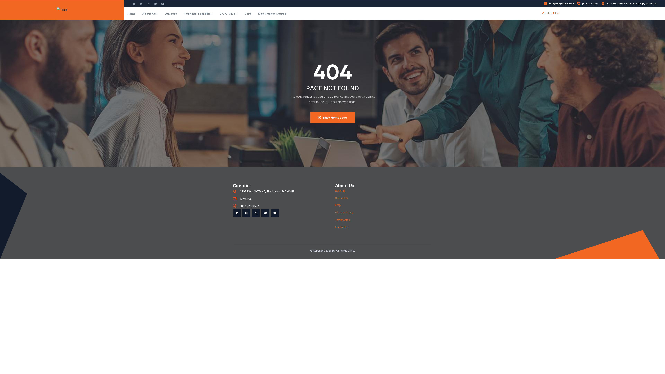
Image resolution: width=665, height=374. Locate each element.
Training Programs (197, 13)
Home (131, 13)
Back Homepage (335, 117)
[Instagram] (256, 213)
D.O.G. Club (227, 13)
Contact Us (550, 13)
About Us (149, 13)
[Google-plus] (265, 213)
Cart (248, 13)
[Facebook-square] (246, 213)
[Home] (62, 10)
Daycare (171, 13)
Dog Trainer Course (272, 13)
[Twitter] (237, 213)
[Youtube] (275, 213)
